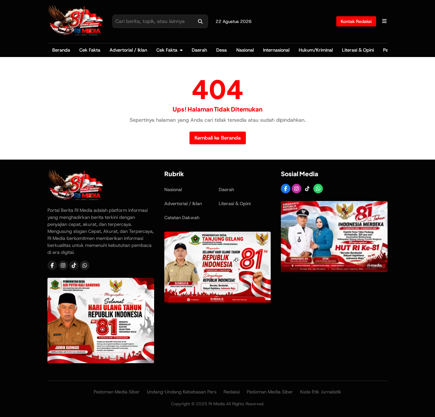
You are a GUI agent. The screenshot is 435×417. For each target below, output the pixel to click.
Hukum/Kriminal (316, 50)
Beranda (61, 50)
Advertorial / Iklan (128, 50)
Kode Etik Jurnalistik (320, 392)
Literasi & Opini (358, 50)
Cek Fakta (89, 50)
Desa (221, 50)
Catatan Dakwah (181, 217)
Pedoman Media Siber (117, 392)
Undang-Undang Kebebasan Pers (182, 392)
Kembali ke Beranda (218, 137)
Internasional (276, 50)
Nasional (245, 50)
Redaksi (232, 392)
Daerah (199, 50)
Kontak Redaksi (356, 21)
